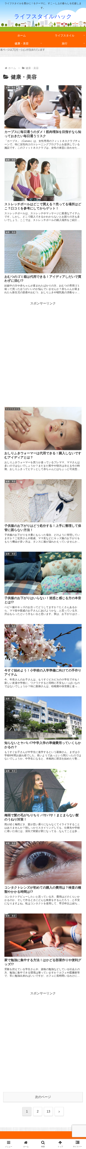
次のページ (43, 1097)
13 (48, 1111)
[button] (77, 736)
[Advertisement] (43, 349)
